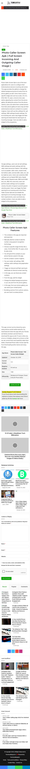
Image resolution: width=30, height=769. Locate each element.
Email (3, 550)
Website (3, 556)
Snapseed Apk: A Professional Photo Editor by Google (7, 500)
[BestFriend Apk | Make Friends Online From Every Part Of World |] (22, 474)
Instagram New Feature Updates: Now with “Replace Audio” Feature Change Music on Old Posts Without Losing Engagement (7, 677)
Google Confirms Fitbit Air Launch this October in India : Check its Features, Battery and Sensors (22, 675)
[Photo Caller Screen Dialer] (4, 217)
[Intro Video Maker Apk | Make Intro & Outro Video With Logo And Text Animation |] (22, 495)
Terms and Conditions (13, 760)
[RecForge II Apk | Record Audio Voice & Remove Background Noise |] (7, 474)
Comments (24, 586)
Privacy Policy (23, 760)
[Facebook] (3, 407)
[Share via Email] (24, 407)
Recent (4, 586)
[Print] (3, 410)
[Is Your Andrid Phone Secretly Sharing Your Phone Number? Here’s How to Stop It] (6, 621)
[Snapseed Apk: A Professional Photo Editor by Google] (7, 494)
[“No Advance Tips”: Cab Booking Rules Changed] (6, 631)
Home (4, 46)
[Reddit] (18, 407)
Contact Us (19, 762)
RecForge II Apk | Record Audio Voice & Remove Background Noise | (7, 483)
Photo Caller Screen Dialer (16, 215)
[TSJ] (13, 3)
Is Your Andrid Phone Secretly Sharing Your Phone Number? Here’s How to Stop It (7, 699)
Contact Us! (16, 398)
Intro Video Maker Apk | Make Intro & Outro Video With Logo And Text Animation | (21, 505)
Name (3, 543)
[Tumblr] (12, 407)
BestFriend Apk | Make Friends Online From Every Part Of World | (22, 483)
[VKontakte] (21, 407)
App (8, 46)
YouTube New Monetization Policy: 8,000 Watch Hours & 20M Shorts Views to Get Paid (19, 640)
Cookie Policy (11, 762)
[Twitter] (6, 407)
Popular (14, 586)
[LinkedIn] (9, 407)
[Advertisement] (15, 27)
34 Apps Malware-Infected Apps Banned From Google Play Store (14, 208)
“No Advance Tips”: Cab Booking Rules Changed (22, 697)
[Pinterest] (15, 407)
